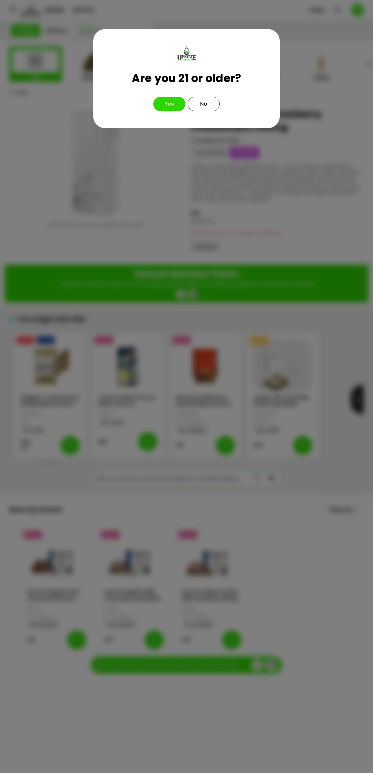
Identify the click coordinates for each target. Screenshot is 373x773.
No (203, 103)
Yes (169, 103)
